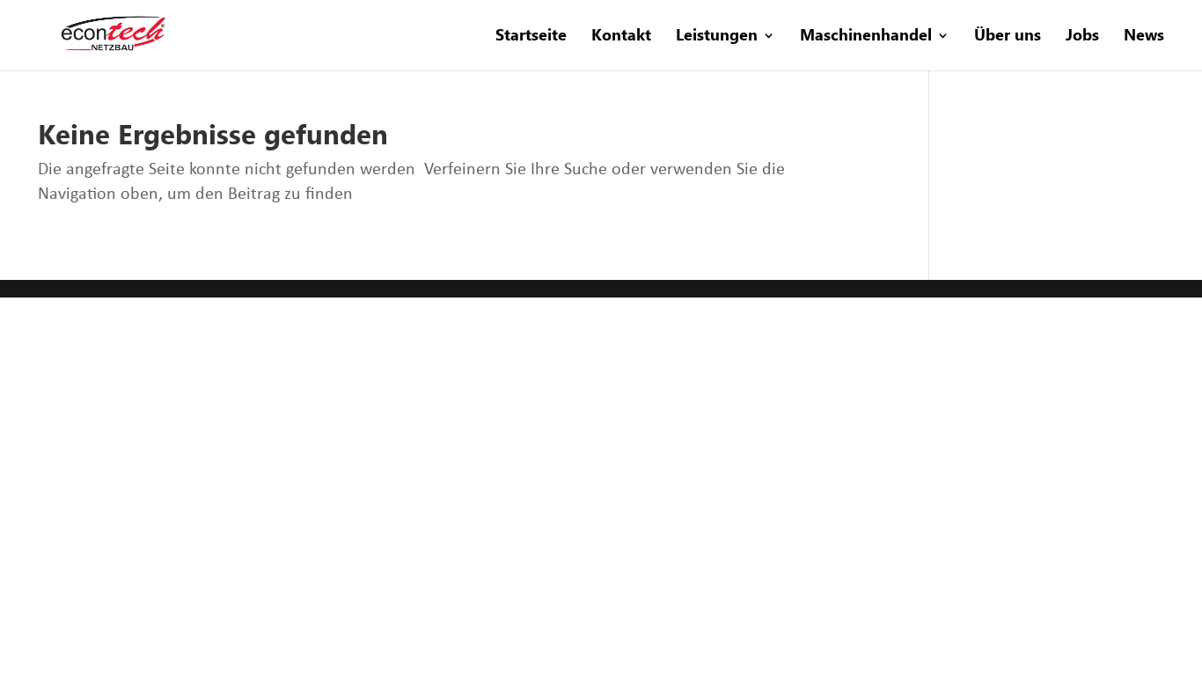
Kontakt (621, 36)
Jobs (1082, 36)
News (1144, 36)
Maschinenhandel (866, 36)
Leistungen (717, 36)
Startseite (531, 36)
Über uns (1007, 36)
